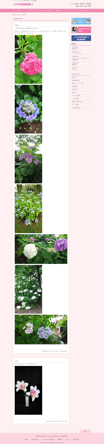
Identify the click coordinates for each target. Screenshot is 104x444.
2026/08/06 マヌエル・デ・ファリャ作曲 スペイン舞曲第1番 (81, 58)
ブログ (71, 10)
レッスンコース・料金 (45, 10)
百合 (17, 360)
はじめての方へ (32, 10)
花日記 (66, 421)
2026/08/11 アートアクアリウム (77, 52)
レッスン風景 (75, 98)
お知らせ (74, 77)
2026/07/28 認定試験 (75, 63)
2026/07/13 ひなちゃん (75, 68)
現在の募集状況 (76, 80)
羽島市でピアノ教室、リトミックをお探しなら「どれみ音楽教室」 (52, 436)
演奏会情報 (74, 86)
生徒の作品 (74, 89)
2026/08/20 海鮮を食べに (75, 47)
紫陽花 (17, 25)
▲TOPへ (85, 431)
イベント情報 (75, 104)
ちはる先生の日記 (63, 351)
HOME (19, 10)
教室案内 (58, 10)
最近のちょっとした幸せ (78, 83)
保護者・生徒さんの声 (77, 101)
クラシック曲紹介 (76, 95)
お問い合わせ (84, 10)
